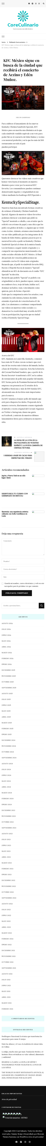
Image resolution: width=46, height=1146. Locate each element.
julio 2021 (6, 980)
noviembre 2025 (9, 676)
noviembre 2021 (9, 956)
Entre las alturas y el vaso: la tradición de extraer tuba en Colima (22, 1045)
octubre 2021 (8, 962)
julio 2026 (6, 629)
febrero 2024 (8, 799)
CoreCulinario (23, 25)
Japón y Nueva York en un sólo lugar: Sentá (13, 477)
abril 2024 (6, 787)
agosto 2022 (7, 904)
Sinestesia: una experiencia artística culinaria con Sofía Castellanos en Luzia (15, 514)
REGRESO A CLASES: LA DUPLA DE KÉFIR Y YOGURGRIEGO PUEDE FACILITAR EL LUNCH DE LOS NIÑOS (21, 1064)
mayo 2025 (6, 711)
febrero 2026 (7, 658)
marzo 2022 (7, 933)
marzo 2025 (7, 723)
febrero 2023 (7, 869)
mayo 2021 (6, 991)
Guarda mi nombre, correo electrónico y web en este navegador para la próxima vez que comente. (24, 584)
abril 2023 (6, 857)
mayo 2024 (6, 781)
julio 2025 (6, 699)
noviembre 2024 (9, 746)
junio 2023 (6, 845)
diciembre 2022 (8, 880)
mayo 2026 (6, 641)
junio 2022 (6, 915)
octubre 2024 (8, 752)
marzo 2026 (7, 653)
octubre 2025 (8, 682)
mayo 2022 (6, 921)
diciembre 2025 (8, 670)
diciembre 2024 (8, 740)
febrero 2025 (7, 729)
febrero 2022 (7, 939)
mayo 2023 (6, 851)
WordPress (24, 1137)
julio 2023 (6, 839)
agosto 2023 (7, 834)
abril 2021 (6, 997)
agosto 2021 (7, 974)
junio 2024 (6, 775)
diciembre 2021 (8, 950)
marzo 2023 (7, 863)
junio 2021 (6, 986)
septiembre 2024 (9, 758)
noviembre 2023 (9, 816)
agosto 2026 (7, 623)
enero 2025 (7, 734)
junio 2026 (6, 635)
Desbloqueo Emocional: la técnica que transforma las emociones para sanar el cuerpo (22, 1037)
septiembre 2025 (9, 688)
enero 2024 (7, 805)
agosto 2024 (7, 764)
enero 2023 (7, 875)
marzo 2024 (7, 793)
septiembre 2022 (9, 898)
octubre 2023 (8, 822)
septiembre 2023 (9, 828)
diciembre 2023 (8, 810)
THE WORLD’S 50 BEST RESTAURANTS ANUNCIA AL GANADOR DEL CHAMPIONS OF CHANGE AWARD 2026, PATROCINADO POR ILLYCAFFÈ (23, 1075)
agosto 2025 (7, 694)
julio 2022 (6, 910)
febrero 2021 (7, 1009)
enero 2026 (7, 664)
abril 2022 (6, 927)
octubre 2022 (8, 892)
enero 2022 (7, 945)
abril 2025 (6, 717)
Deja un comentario (23, 117)
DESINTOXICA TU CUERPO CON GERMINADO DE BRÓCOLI (15, 495)
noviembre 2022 (9, 886)
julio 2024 (6, 769)
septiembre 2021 (9, 968)
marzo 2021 (7, 1003)
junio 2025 (6, 705)
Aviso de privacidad (9, 1099)
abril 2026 (6, 647)
